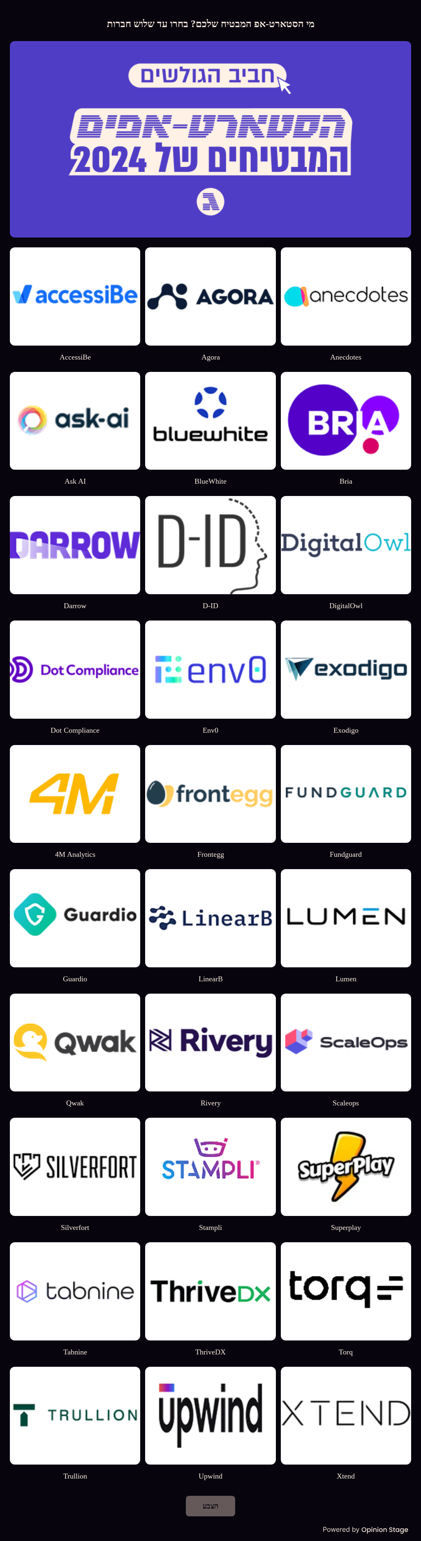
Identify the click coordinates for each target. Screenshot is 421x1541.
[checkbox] (346, 304)
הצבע (210, 1506)
